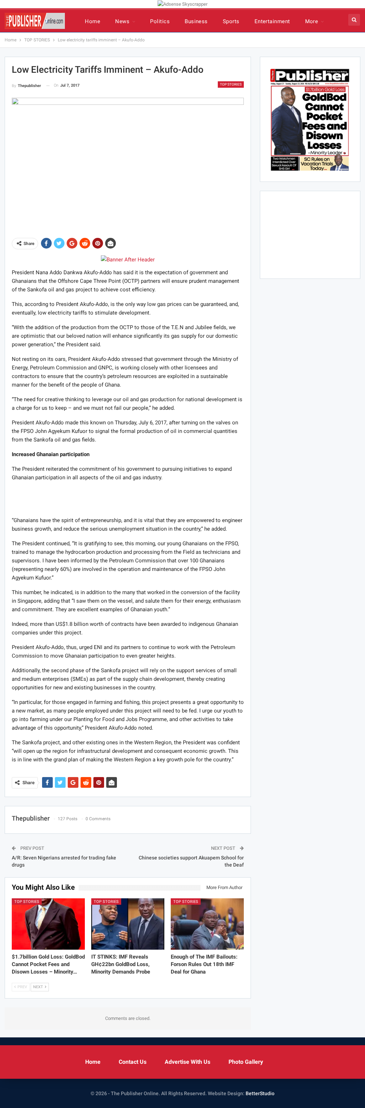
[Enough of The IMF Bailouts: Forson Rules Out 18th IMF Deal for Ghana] (207, 924)
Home (92, 21)
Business (196, 21)
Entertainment (272, 21)
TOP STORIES (231, 84)
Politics (160, 21)
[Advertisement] (127, 498)
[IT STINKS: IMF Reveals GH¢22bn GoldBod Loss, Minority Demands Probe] (127, 924)
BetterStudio (260, 1093)
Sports (231, 21)
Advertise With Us (187, 1061)
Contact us (132, 1061)
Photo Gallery (245, 1061)
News (122, 21)
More (311, 21)
